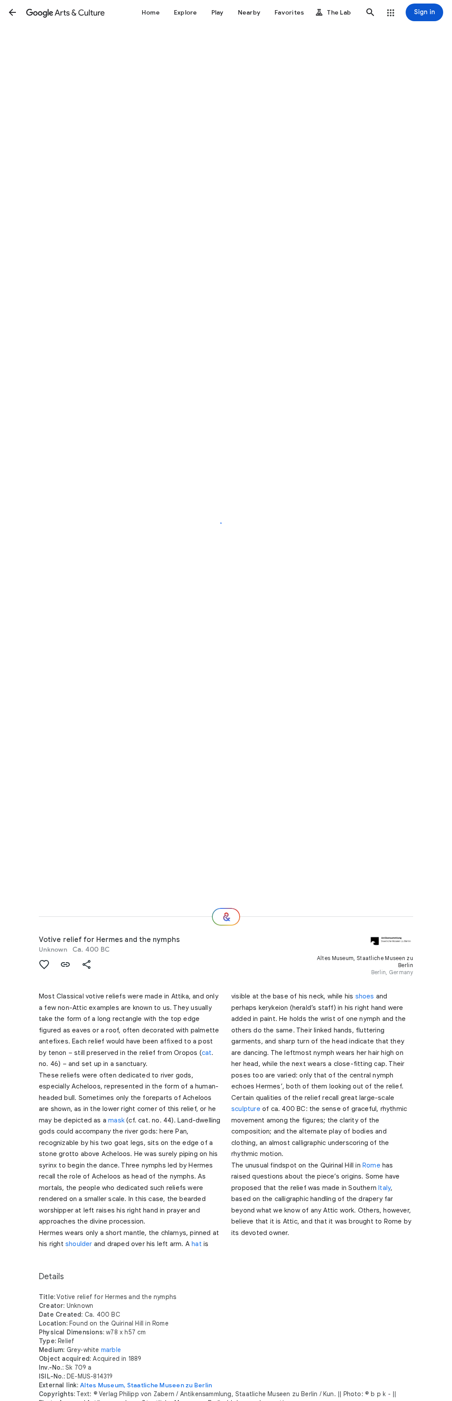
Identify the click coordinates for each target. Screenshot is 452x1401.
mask (116, 1120)
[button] (12, 12)
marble (111, 1350)
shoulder (78, 1244)
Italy (384, 1188)
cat (207, 1053)
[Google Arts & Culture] (65, 12)
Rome (371, 1165)
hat (197, 1244)
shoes (364, 996)
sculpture (245, 1109)
